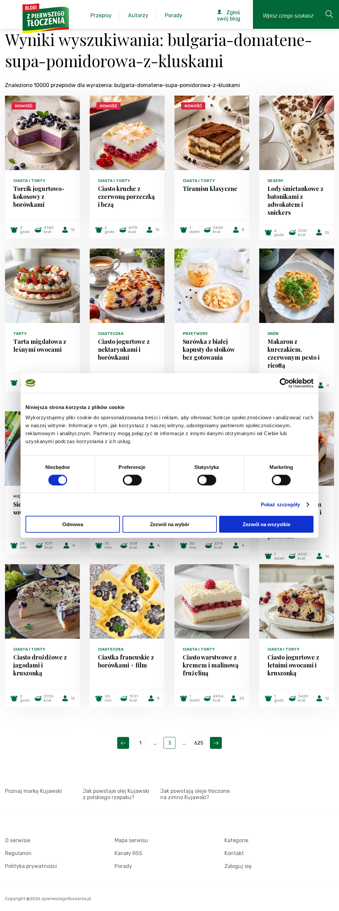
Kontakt (234, 853)
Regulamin (18, 853)
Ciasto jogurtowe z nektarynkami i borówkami (124, 349)
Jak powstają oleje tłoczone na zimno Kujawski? (195, 794)
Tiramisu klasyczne (210, 189)
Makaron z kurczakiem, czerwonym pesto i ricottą (293, 353)
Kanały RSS (128, 853)
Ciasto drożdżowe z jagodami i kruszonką (40, 665)
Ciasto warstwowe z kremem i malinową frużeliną (210, 665)
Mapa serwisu (131, 840)
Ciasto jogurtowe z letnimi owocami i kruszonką (293, 665)
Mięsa (19, 496)
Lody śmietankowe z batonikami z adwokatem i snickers (295, 200)
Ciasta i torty (29, 180)
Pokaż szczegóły (280, 504)
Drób (272, 333)
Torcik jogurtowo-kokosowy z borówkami (39, 196)
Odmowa (72, 524)
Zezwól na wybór (169, 524)
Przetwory (195, 333)
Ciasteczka (110, 333)
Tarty (20, 333)
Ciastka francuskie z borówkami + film (126, 661)
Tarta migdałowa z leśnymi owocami (39, 345)
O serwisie (17, 840)
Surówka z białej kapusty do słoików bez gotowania (208, 349)
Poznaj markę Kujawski (33, 791)
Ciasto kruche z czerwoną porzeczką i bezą (126, 196)
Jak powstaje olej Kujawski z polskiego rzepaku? (116, 794)
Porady (123, 866)
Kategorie (236, 840)
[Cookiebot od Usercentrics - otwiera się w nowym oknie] (285, 383)
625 (198, 743)
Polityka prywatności (31, 866)
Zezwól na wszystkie (266, 524)
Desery (275, 180)
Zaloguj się (238, 866)
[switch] (132, 480)
